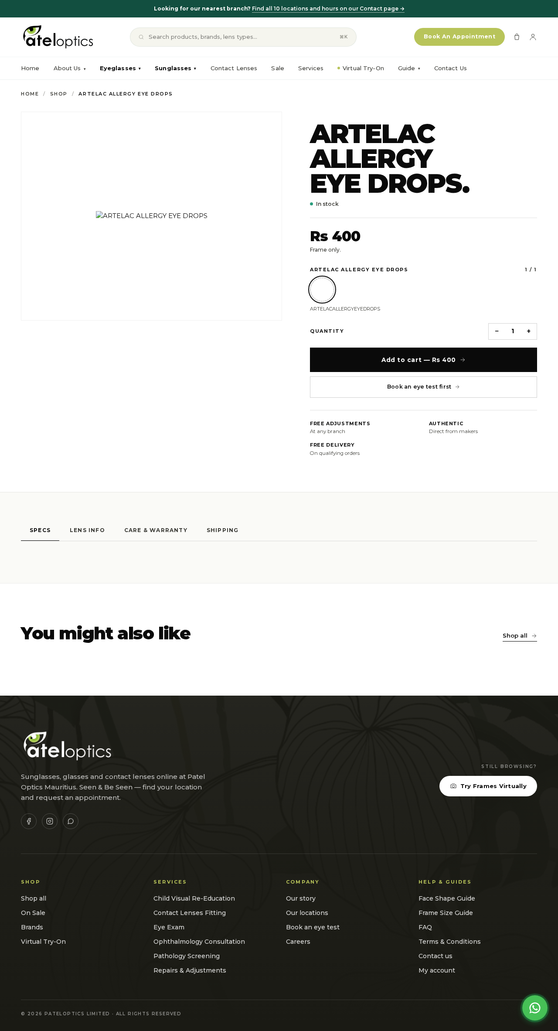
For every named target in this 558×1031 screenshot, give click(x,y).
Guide (409, 68)
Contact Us (450, 68)
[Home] (57, 37)
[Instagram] (50, 821)
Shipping (223, 530)
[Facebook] (29, 821)
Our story (301, 898)
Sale (277, 68)
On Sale (33, 913)
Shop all (515, 635)
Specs (40, 530)
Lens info (87, 530)
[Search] (141, 37)
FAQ (425, 927)
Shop (59, 94)
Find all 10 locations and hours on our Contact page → (328, 8)
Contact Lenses (234, 68)
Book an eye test (313, 927)
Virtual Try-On (363, 68)
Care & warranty (155, 530)
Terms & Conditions (449, 942)
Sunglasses (175, 68)
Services (310, 68)
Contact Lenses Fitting (189, 913)
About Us (67, 68)
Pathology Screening (186, 956)
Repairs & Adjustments (189, 970)
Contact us (435, 956)
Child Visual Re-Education (194, 898)
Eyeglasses (120, 68)
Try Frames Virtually (493, 785)
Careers (298, 942)
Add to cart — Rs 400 (418, 359)
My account (436, 970)
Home (30, 68)
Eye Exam (168, 927)
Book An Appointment (459, 36)
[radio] (322, 289)
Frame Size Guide (445, 913)
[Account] (533, 37)
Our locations (307, 913)
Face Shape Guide (446, 898)
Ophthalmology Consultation (199, 942)
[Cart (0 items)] (517, 37)
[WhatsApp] (70, 821)
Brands (32, 927)
